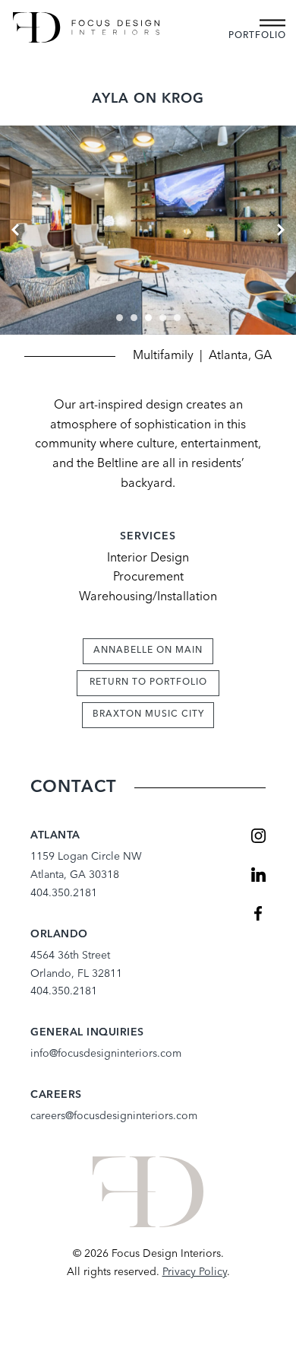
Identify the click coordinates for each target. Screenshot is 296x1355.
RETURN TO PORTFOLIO (148, 682)
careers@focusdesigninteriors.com (113, 1116)
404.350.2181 (63, 893)
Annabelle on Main (148, 650)
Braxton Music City (148, 714)
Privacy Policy (194, 1272)
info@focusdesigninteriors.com (105, 1053)
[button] (119, 317)
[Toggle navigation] (272, 23)
